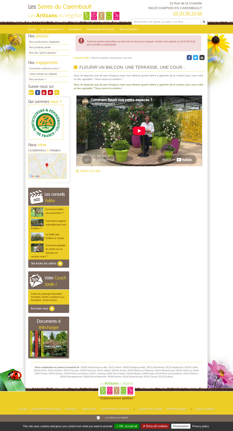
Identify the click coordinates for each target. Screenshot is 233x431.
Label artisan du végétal (43, 73)
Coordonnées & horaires (114, 408)
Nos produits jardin (40, 47)
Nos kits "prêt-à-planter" (43, 52)
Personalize (181, 426)
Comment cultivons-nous (46, 408)
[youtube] (44, 92)
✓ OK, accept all (126, 426)
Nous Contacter (129, 29)
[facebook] (38, 92)
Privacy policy (200, 426)
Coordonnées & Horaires (100, 29)
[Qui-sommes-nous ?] (45, 122)
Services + (72, 408)
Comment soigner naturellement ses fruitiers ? (48, 224)
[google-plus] (31, 92)
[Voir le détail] (37, 212)
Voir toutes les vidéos (44, 263)
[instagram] (57, 92)
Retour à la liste (91, 171)
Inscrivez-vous (40, 308)
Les (59, 7)
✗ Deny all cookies (155, 426)
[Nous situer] (47, 166)
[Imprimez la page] (202, 57)
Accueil (32, 29)
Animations (75, 29)
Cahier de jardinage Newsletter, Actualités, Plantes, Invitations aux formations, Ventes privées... (47, 297)
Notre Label (89, 408)
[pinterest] (50, 92)
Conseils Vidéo (82, 58)
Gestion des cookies (150, 408)
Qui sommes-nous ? (52, 29)
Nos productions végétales (44, 41)
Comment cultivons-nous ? (44, 68)
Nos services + (37, 79)
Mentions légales (177, 408)
